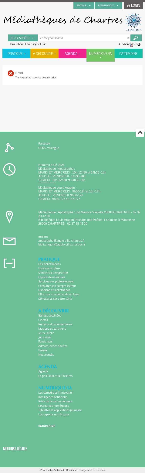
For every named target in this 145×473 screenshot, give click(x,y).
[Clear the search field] (128, 37)
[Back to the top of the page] (140, 133)
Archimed (58, 470)
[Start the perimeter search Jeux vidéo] (136, 37)
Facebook (44, 143)
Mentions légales (15, 448)
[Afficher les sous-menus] (89, 5)
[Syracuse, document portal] (72, 21)
